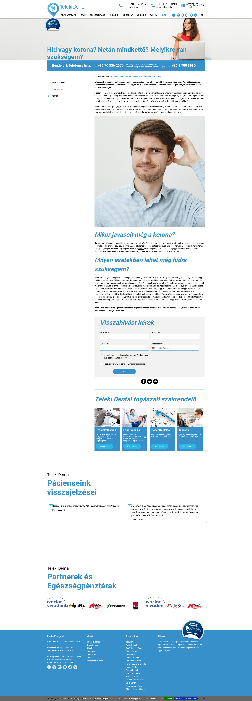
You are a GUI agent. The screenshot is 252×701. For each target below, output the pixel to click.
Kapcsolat (127, 15)
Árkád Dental (131, 645)
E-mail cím (105, 344)
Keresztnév (156, 332)
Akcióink (141, 15)
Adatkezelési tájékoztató (185, 699)
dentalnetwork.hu (169, 650)
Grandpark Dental (133, 673)
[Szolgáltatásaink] (107, 417)
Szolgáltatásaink (106, 430)
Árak (83, 15)
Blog (164, 15)
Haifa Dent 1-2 (132, 677)
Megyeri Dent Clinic (134, 686)
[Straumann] (96, 615)
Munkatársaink (69, 15)
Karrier (55, 96)
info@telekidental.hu (66, 648)
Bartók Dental (131, 651)
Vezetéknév (105, 332)
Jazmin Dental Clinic (134, 680)
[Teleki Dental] (72, 10)
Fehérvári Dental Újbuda (136, 664)
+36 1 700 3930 (184, 65)
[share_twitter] (149, 381)
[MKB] (116, 616)
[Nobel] (76, 616)
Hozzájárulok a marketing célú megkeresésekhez (124, 364)
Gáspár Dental (132, 670)
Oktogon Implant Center (136, 689)
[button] (124, 371)
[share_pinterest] (155, 381)
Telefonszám (157, 344)
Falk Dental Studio (133, 661)
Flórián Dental (131, 667)
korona (141, 249)
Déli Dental (130, 654)
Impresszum (58, 89)
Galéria (153, 15)
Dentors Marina (132, 658)
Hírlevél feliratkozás (95, 661)
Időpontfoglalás (160, 430)
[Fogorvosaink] (134, 417)
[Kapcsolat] (190, 417)
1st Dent (129, 642)
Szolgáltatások (98, 15)
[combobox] (154, 347)
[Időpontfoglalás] (162, 417)
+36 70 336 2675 (111, 65)
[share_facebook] (143, 381)
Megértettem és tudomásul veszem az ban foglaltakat (126, 356)
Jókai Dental (131, 683)
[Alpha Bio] (57, 615)
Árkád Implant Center (135, 648)
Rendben (168, 699)
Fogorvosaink (131, 430)
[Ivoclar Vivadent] (136, 606)
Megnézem (104, 446)
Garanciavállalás (59, 82)
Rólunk (114, 15)
